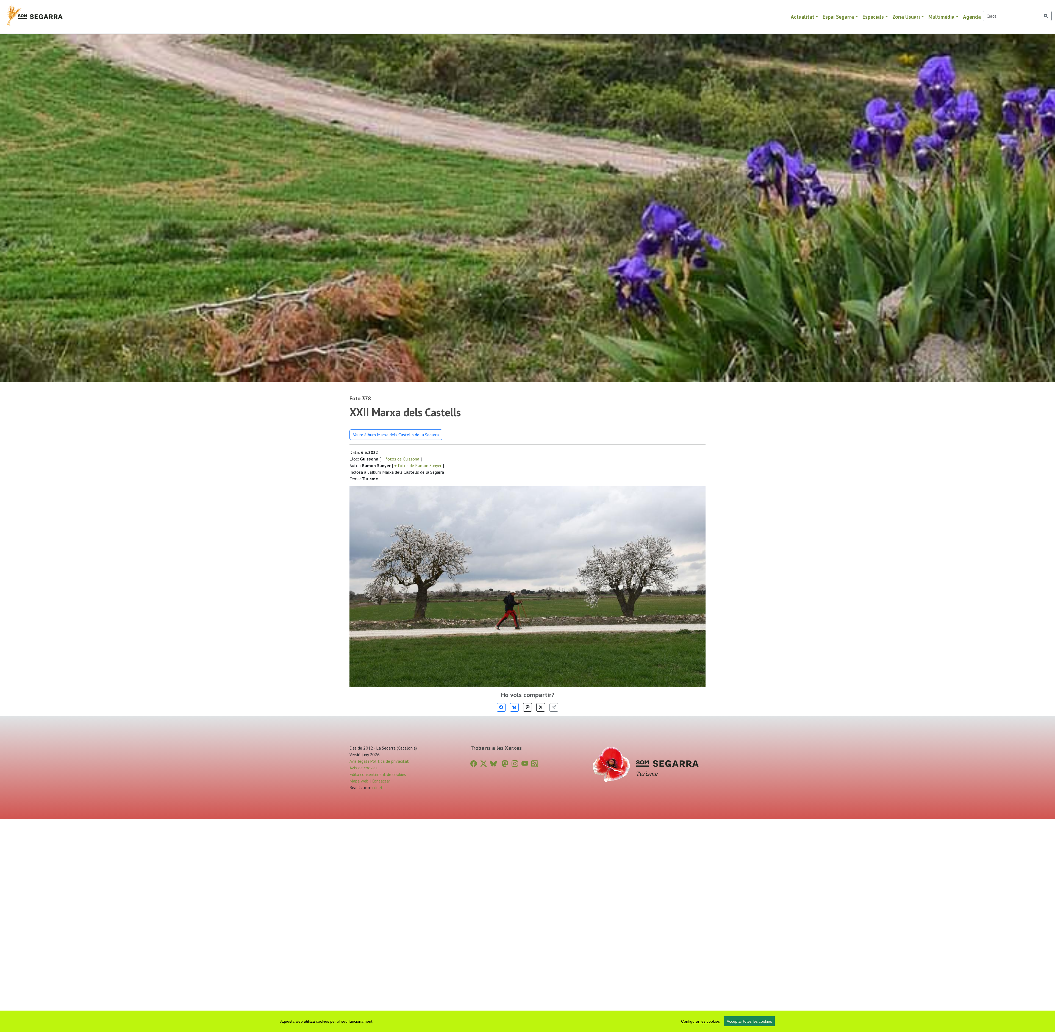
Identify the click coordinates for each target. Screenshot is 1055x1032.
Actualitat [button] (802, 16)
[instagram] (515, 763)
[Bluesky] (514, 707)
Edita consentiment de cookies (377, 774)
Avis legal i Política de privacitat (379, 761)
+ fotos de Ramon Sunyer (418, 465)
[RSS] (534, 763)
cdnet (377, 787)
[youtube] (524, 763)
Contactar (381, 781)
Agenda (972, 16)
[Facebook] (501, 707)
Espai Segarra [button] (838, 16)
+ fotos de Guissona (400, 459)
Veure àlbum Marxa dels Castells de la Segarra (396, 434)
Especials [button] (873, 16)
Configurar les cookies (700, 1021)
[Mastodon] (527, 707)
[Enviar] (553, 707)
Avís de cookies (363, 767)
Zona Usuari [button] (906, 16)
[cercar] (1046, 16)
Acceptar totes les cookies (749, 1021)
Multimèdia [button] (941, 16)
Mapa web (358, 781)
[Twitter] (540, 707)
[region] (527, 1021)
